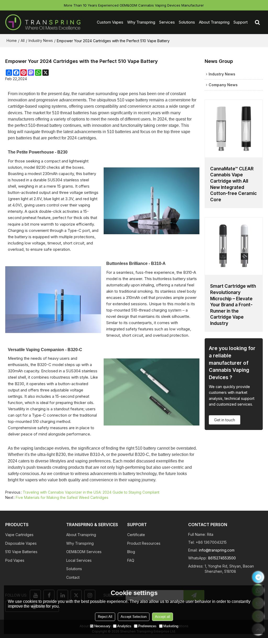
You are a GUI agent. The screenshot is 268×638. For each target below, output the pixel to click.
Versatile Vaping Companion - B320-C (45, 349)
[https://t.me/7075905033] (258, 577)
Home (12, 40)
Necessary (102, 626)
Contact (73, 577)
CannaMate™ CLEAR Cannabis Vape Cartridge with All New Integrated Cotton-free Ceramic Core (233, 184)
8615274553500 (222, 558)
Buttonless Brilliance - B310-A (136, 263)
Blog (131, 551)
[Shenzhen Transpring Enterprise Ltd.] (43, 22)
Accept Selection (134, 617)
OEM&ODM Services (84, 551)
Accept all (162, 617)
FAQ (130, 560)
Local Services (79, 560)
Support (240, 22)
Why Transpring (141, 22)
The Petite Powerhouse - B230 (38, 152)
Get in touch (224, 420)
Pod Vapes (14, 560)
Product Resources (143, 543)
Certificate (136, 534)
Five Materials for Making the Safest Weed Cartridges (62, 497)
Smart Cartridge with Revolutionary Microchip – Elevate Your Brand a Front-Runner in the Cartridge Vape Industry (233, 304)
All (23, 40)
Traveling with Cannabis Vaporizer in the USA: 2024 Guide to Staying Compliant (91, 492)
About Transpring (214, 22)
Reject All (105, 617)
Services (167, 22)
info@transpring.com (216, 550)
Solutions (187, 22)
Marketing (170, 626)
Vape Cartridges (19, 534)
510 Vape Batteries (21, 551)
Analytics (124, 626)
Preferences (147, 626)
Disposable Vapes (21, 543)
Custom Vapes (110, 22)
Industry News (41, 40)
